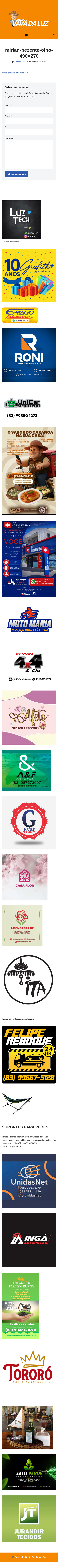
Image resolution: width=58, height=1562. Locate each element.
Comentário (10, 138)
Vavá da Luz (21, 62)
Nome (8, 105)
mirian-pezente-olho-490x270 (15, 73)
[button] (26, 35)
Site (6, 127)
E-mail (8, 116)
